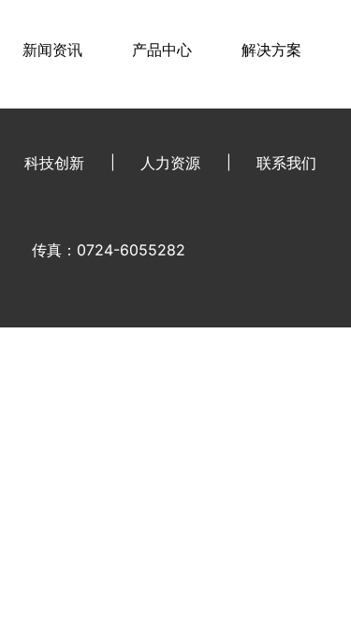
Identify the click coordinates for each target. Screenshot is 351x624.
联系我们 (286, 162)
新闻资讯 (52, 49)
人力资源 (170, 162)
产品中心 (162, 49)
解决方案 (271, 49)
